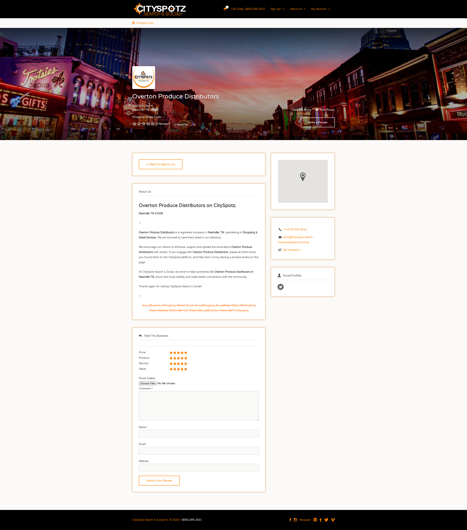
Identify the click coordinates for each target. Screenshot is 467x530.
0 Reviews (163, 124)
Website (143, 461)
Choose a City (144, 23)
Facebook (290, 520)
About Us (296, 9)
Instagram (295, 520)
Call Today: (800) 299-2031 (248, 9)
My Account (318, 9)
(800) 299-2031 (192, 519)
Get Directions (291, 250)
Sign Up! (275, 9)
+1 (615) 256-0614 (295, 229)
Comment (146, 388)
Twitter (326, 520)
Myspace (305, 519)
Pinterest (315, 520)
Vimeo (333, 520)
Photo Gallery (147, 378)
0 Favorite (181, 124)
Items (225, 9)
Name (143, 427)
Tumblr (321, 520)
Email (143, 444)
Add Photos (327, 109)
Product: (144, 357)
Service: (144, 363)
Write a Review (317, 122)
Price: (142, 352)
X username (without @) (280, 287)
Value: (142, 368)
